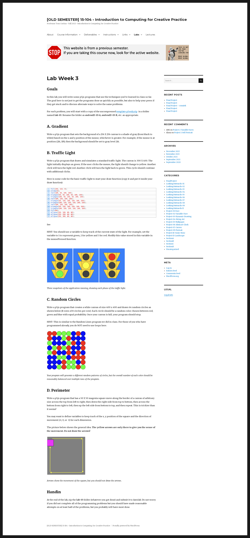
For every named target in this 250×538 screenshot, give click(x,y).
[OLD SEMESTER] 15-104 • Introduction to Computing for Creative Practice (117, 19)
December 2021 (173, 151)
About (50, 34)
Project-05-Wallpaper (175, 222)
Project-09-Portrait (174, 230)
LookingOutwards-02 (175, 186)
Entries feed (171, 271)
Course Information (67, 34)
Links (124, 34)
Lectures (150, 34)
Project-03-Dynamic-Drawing (179, 216)
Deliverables (90, 34)
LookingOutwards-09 (175, 205)
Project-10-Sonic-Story (175, 233)
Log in (169, 268)
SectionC (170, 244)
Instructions (109, 34)
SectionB (170, 241)
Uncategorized (172, 249)
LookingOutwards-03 (175, 189)
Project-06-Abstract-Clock (177, 225)
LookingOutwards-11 (175, 208)
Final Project (171, 100)
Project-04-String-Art (175, 219)
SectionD (170, 246)
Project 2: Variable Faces (183, 130)
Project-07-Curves (174, 227)
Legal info (168, 295)
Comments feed (173, 273)
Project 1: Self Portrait (183, 133)
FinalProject (171, 181)
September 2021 (173, 159)
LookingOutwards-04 (175, 192)
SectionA (170, 238)
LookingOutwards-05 (175, 195)
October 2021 (171, 157)
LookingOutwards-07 (175, 200)
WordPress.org (172, 276)
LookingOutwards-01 (175, 184)
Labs (136, 34)
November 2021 (172, 154)
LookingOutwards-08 (175, 203)
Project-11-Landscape (175, 236)
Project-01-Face (172, 211)
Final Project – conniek (176, 106)
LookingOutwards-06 (175, 197)
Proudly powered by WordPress (126, 526)
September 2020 (173, 162)
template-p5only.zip (126, 111)
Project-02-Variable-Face (177, 214)
